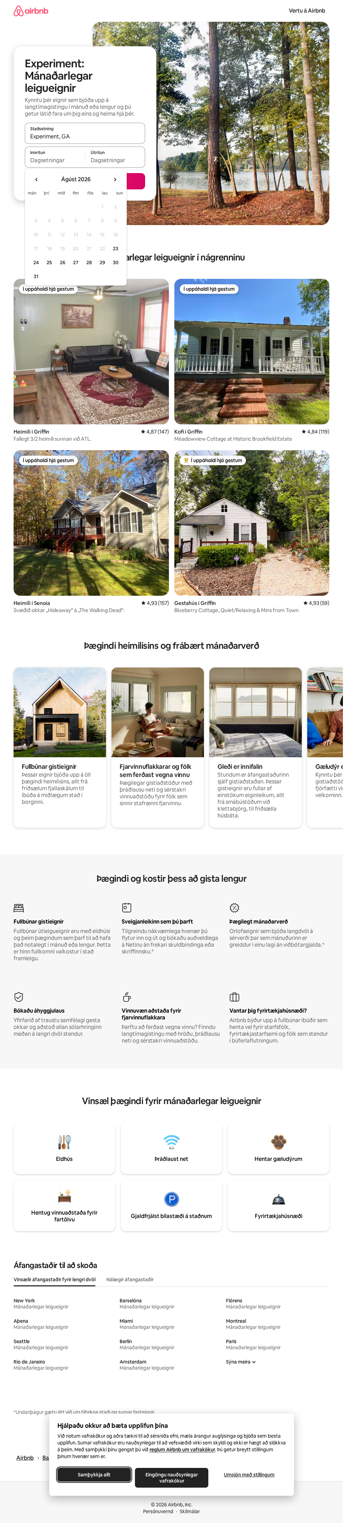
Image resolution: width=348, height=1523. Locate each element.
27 (76, 262)
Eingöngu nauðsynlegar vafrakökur (171, 1478)
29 (102, 262)
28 (89, 262)
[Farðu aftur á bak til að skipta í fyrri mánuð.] (37, 179)
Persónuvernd (158, 1511)
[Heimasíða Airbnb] (31, 10)
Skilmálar (190, 1511)
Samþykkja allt (94, 1475)
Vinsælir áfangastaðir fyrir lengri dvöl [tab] (54, 1279)
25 (49, 262)
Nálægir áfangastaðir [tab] (130, 1279)
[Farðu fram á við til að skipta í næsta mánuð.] (115, 179)
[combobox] (85, 136)
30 (116, 262)
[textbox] (55, 160)
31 (36, 276)
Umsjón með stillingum (249, 1475)
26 (62, 262)
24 (36, 262)
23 (115, 249)
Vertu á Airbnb (307, 10)
